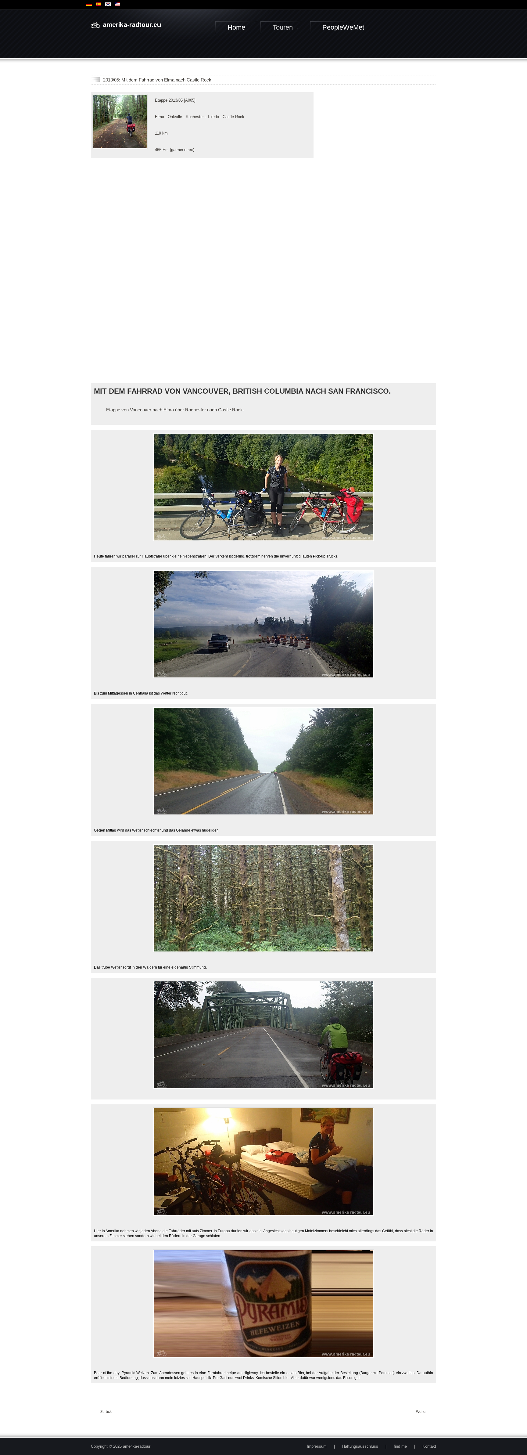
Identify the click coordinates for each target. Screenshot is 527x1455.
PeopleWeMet (343, 27)
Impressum (317, 1446)
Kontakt (429, 1446)
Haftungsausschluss (360, 1446)
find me (400, 1446)
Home (236, 27)
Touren (283, 27)
